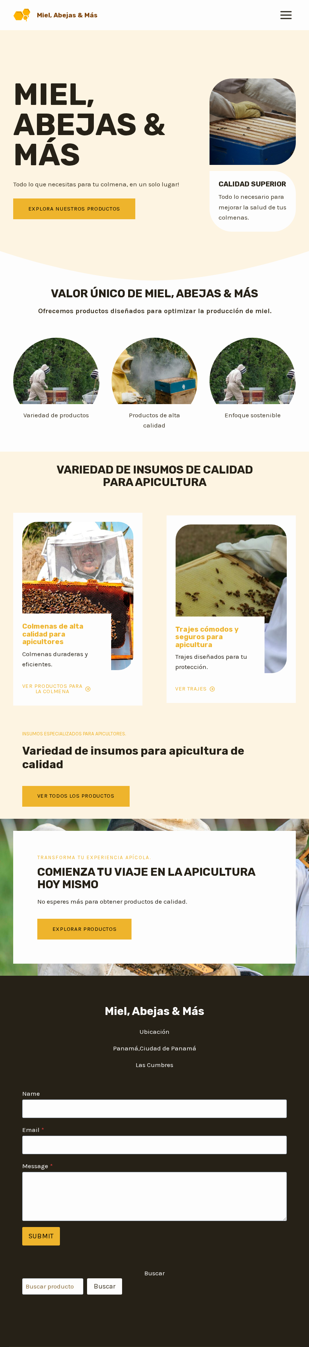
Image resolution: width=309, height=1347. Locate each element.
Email (33, 1129)
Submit (41, 1236)
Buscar (154, 1273)
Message (37, 1166)
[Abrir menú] (286, 15)
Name (31, 1093)
